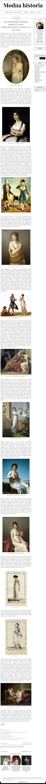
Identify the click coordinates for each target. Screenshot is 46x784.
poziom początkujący (9, 746)
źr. (19, 213)
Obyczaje (37, 78)
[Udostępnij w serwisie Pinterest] (29, 743)
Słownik (26, 12)
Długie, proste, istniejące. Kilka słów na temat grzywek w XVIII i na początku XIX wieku (26, 769)
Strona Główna (9, 12)
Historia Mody (18, 12)
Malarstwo (37, 76)
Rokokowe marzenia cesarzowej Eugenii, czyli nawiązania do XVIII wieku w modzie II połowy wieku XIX (16, 769)
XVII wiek (37, 74)
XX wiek (36, 82)
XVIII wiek (22, 746)
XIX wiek (17, 746)
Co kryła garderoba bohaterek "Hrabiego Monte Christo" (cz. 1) (5, 768)
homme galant (38, 80)
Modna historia (23, 5)
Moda (3, 746)
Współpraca (33, 12)
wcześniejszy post (26, 751)
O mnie (39, 12)
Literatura (37, 67)
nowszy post (4, 751)
